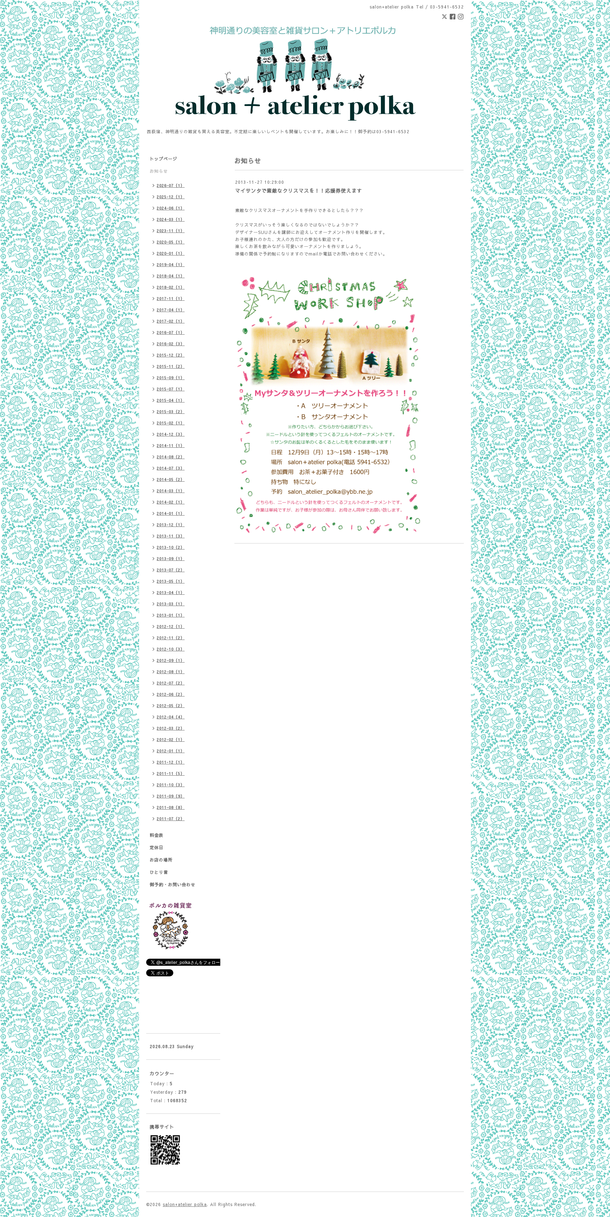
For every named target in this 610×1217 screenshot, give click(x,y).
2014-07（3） (171, 468)
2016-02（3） (171, 343)
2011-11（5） (171, 773)
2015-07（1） (171, 389)
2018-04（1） (171, 275)
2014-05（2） (171, 479)
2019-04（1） (171, 264)
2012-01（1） (171, 750)
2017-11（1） (171, 298)
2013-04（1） (171, 592)
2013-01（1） (171, 615)
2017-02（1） (171, 321)
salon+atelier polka (185, 1204)
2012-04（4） (171, 716)
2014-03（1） (171, 490)
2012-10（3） (171, 649)
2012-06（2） (171, 694)
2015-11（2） (171, 366)
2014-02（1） (171, 502)
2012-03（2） (171, 728)
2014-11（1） (171, 445)
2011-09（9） (171, 796)
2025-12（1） (171, 196)
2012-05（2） (171, 705)
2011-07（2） (171, 818)
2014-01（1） (171, 513)
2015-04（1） (171, 400)
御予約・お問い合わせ (173, 884)
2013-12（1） (171, 524)
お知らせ (159, 171)
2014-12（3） (171, 434)
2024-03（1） (171, 219)
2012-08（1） (171, 671)
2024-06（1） (171, 208)
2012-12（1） (171, 626)
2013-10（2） (171, 547)
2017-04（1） (171, 309)
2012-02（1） (171, 739)
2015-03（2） (171, 411)
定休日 (156, 847)
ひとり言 (159, 872)
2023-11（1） (171, 230)
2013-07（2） (171, 569)
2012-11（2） (171, 637)
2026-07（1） (171, 185)
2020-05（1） (171, 242)
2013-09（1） (171, 558)
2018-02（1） (171, 287)
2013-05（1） (171, 581)
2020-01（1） (171, 253)
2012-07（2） (171, 683)
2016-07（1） (171, 332)
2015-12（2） (171, 355)
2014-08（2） (171, 456)
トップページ (163, 158)
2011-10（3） (171, 784)
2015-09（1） (171, 377)
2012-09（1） (171, 660)
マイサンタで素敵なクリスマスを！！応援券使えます (298, 190)
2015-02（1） (171, 422)
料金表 (156, 835)
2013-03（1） (171, 603)
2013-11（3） (171, 536)
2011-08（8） (171, 807)
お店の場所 (161, 860)
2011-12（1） (171, 762)
